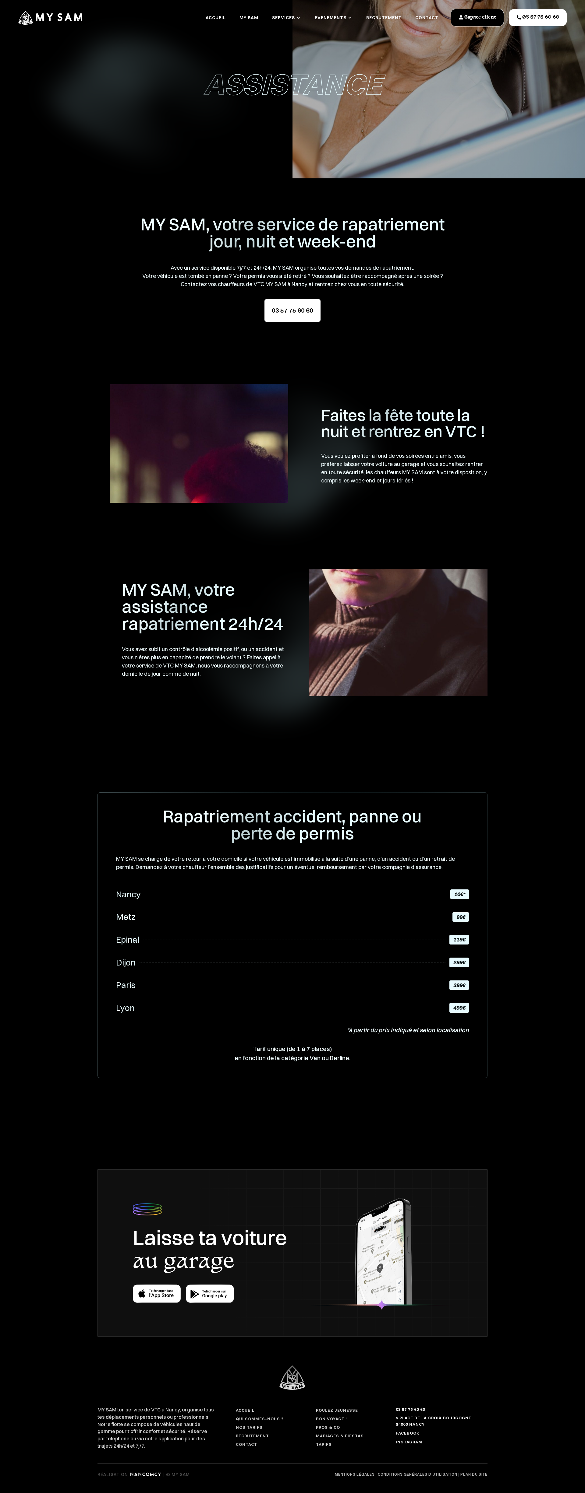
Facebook (408, 1433)
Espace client (480, 17)
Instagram (409, 1441)
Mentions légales (355, 1474)
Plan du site (474, 1474)
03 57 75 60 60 (540, 17)
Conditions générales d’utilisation (417, 1474)
